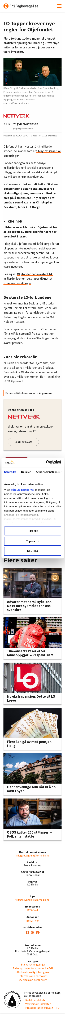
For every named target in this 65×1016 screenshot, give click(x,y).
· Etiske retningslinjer (32, 965)
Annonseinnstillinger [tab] (49, 471)
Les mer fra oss (23, 442)
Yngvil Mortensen (25, 124)
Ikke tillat (32, 551)
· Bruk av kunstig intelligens (32, 972)
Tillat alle (32, 530)
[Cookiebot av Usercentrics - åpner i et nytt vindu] (46, 462)
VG (41, 177)
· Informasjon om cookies (32, 976)
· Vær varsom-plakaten (37, 1004)
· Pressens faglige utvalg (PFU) (42, 1008)
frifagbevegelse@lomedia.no (32, 856)
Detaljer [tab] (26, 471)
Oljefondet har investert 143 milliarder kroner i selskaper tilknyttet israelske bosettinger (28, 279)
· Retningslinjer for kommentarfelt (32, 968)
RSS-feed (32, 910)
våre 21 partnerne (22, 489)
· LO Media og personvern (32, 980)
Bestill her (32, 921)
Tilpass (30, 541)
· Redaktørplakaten (35, 1000)
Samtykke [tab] (10, 471)
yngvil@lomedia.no (23, 128)
